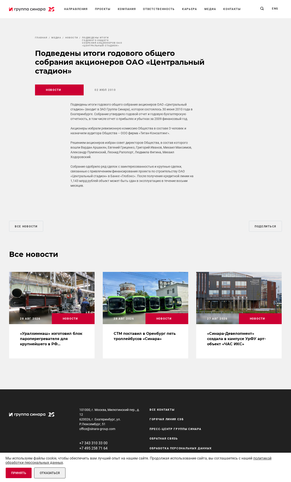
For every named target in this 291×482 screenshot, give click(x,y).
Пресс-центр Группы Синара (175, 429)
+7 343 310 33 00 (93, 443)
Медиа (210, 9)
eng (275, 8)
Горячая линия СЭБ (167, 419)
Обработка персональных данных (181, 448)
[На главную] (32, 9)
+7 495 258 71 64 (93, 448)
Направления (76, 9)
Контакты (232, 9)
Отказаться (50, 473)
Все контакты (162, 409)
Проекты (102, 9)
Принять (18, 473)
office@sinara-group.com (97, 429)
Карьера (189, 9)
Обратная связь (164, 438)
